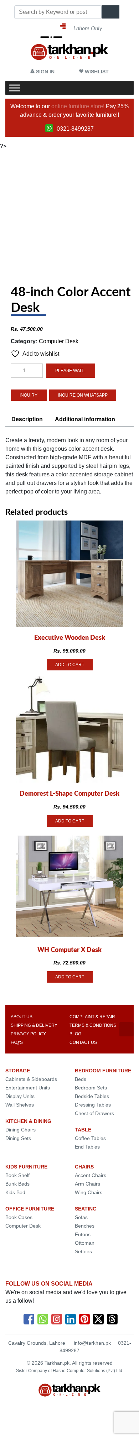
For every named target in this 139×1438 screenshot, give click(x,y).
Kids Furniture (26, 1167)
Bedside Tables (92, 1096)
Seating (86, 1208)
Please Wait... (70, 370)
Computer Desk (58, 341)
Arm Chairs (87, 1184)
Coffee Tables (90, 1138)
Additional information (85, 419)
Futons (83, 1234)
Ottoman (84, 1243)
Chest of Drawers (94, 1113)
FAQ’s (17, 1042)
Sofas (81, 1217)
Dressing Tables (93, 1105)
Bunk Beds (17, 1184)
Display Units (20, 1096)
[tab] (27, 419)
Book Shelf (17, 1175)
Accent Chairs (90, 1175)
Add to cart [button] (69, 664)
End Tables (87, 1147)
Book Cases (18, 1217)
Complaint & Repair (92, 1016)
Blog (75, 1033)
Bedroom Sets (91, 1088)
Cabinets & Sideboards (31, 1079)
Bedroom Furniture (103, 1070)
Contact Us (83, 1042)
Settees (83, 1251)
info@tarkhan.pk (92, 1343)
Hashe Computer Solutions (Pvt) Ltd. (88, 1370)
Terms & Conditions (93, 1025)
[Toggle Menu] (14, 88)
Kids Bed (15, 1192)
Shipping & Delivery (34, 1025)
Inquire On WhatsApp (83, 395)
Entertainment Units (27, 1088)
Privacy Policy (28, 1033)
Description (27, 419)
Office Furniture (29, 1208)
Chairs (84, 1167)
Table (83, 1129)
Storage (17, 1070)
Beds (80, 1079)
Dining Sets (18, 1138)
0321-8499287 (75, 129)
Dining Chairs (20, 1130)
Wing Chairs (88, 1192)
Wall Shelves (19, 1105)
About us (21, 1016)
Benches (84, 1226)
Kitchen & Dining (28, 1121)
